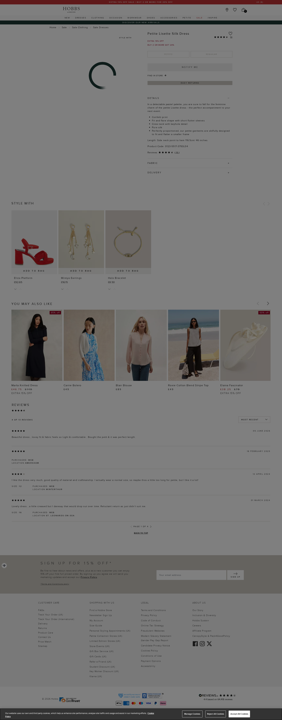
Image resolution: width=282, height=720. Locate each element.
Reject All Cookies (215, 713)
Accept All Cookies (239, 713)
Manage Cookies (192, 713)
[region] (141, 714)
